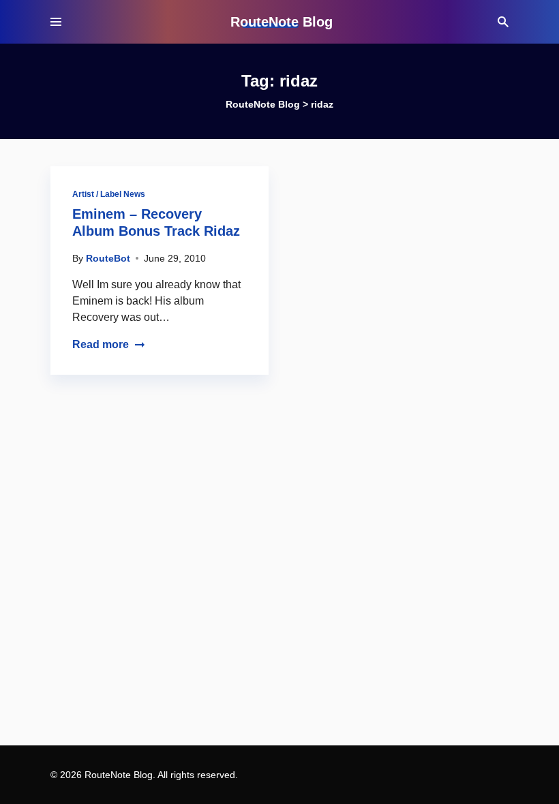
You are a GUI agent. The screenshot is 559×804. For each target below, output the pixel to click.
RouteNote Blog (281, 22)
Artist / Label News (108, 194)
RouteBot (108, 258)
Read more (100, 344)
